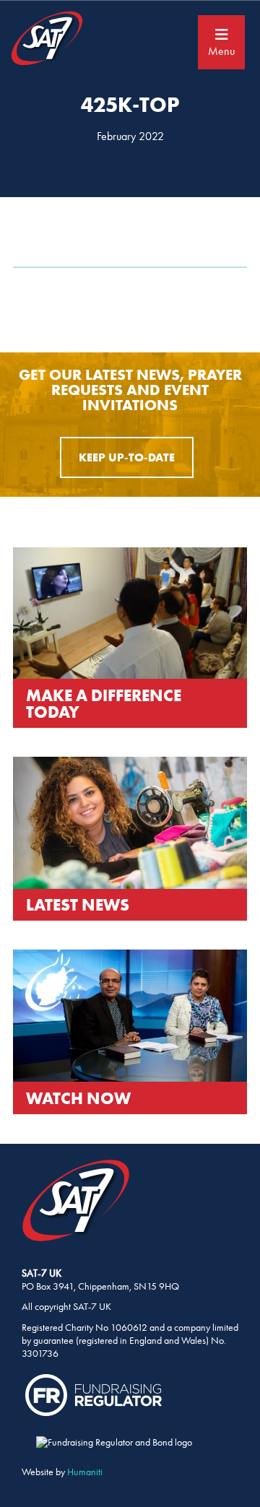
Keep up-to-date (127, 457)
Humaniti (85, 1472)
